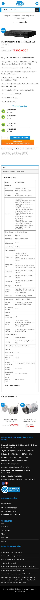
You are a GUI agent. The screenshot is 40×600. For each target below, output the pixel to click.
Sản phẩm (16, 16)
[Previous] (1, 415)
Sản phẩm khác (31, 149)
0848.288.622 (12, 511)
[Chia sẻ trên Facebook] (6, 153)
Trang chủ (7, 16)
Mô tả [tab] (4, 167)
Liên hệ (3, 541)
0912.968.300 (24, 457)
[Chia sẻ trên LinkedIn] (23, 153)
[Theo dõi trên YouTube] (6, 483)
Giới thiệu (4, 527)
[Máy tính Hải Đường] (20, 3)
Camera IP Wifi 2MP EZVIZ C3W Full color (29, 420)
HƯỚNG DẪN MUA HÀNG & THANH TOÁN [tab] (13, 171)
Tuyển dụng (5, 530)
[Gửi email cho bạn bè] (13, 153)
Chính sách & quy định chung (11, 552)
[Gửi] (37, 10)
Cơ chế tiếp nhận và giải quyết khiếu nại (15, 574)
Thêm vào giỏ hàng (20, 138)
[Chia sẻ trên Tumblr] (26, 153)
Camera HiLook (20, 18)
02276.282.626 (15, 454)
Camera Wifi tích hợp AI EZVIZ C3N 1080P (10, 420)
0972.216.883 (12, 457)
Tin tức (3, 534)
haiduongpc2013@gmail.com (16, 460)
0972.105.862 (27, 454)
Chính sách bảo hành (8, 563)
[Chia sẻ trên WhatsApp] (3, 153)
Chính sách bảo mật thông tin (11, 556)
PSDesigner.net (20, 591)
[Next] (38, 415)
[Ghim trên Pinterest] (16, 153)
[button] (3, 3)
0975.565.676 (15, 514)
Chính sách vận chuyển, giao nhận (13, 570)
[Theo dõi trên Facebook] (3, 483)
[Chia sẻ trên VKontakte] (19, 153)
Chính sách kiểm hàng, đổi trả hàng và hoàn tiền (18, 567)
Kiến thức (4, 538)
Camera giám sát (28, 16)
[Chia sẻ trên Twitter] (9, 153)
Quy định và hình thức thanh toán (13, 559)
